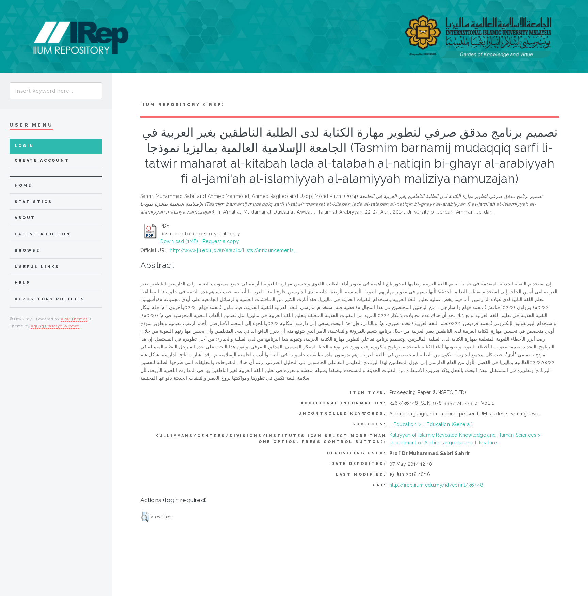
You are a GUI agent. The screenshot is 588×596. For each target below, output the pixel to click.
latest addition (43, 234)
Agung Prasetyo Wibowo (55, 326)
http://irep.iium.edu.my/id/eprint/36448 (436, 485)
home (23, 185)
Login (24, 146)
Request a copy (220, 241)
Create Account (42, 160)
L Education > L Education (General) (431, 424)
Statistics (33, 202)
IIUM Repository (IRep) (182, 104)
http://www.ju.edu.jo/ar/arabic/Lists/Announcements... (233, 250)
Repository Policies (50, 299)
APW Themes (74, 319)
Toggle (124, 89)
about (25, 218)
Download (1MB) (179, 241)
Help (22, 283)
